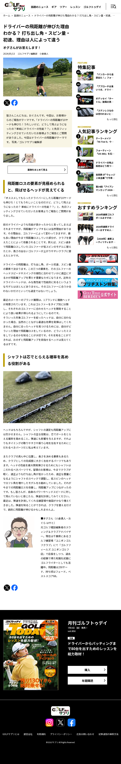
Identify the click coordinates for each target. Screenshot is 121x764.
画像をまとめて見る (37, 169)
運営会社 (28, 734)
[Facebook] (14, 103)
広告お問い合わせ (85, 734)
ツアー (63, 7)
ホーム (6, 15)
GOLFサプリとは (11, 734)
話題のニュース (39, 7)
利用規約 (41, 734)
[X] (7, 103)
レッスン (75, 7)
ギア (54, 7)
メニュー (113, 6)
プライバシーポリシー (61, 734)
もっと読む (112, 119)
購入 (87, 670)
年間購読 (87, 681)
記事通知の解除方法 (108, 734)
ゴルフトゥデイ (92, 7)
